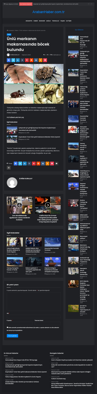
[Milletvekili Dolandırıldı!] (73, 217)
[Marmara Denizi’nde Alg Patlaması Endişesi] (73, 247)
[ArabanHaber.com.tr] (48, 12)
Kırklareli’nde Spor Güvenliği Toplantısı (85, 260)
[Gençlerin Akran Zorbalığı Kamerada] (73, 271)
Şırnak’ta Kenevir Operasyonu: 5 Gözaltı (85, 309)
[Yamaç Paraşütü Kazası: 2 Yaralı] (15, 261)
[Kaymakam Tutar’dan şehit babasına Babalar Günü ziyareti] (12, 139)
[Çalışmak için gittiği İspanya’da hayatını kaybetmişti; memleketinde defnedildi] (12, 130)
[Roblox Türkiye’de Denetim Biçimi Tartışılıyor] (73, 202)
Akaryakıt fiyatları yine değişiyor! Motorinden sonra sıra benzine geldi (84, 132)
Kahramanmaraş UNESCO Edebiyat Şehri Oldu (85, 227)
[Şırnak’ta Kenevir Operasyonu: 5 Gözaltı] (73, 308)
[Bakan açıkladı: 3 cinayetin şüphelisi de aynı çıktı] (34, 261)
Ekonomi (42, 21)
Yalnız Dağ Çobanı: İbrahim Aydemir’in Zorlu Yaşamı (13, 250)
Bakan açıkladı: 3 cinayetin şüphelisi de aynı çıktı (33, 270)
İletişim (68, 21)
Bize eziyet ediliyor (83, 237)
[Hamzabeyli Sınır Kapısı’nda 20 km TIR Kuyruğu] (73, 39)
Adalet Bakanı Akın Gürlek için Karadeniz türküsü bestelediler (33, 250)
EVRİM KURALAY (15, 55)
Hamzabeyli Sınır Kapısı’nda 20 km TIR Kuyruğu (85, 41)
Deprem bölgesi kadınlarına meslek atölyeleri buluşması (52, 270)
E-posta (10, 320)
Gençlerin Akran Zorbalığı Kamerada (83, 271)
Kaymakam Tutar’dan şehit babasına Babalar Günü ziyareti (50, 4)
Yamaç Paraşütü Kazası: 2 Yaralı (12, 269)
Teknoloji (55, 21)
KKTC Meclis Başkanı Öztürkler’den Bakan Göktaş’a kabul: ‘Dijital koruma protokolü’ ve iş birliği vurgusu (85, 290)
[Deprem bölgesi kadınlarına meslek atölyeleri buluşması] (53, 261)
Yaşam (62, 21)
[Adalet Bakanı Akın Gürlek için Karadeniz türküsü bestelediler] (34, 242)
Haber (36, 21)
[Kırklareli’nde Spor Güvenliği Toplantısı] (73, 260)
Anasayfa (29, 21)
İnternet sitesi (39, 320)
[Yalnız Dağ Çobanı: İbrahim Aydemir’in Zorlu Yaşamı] (15, 242)
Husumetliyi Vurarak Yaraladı (52, 249)
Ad (8, 313)
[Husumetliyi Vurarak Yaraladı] (53, 242)
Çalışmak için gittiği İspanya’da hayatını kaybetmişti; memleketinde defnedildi (85, 57)
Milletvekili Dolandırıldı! (84, 216)
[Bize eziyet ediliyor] (73, 239)
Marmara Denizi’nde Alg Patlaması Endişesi (85, 248)
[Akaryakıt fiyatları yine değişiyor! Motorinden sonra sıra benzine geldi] (73, 129)
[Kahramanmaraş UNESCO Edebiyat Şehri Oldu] (73, 226)
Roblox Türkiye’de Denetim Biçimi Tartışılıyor (84, 204)
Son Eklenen (79, 30)
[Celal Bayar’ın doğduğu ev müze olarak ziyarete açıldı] (73, 173)
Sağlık (48, 21)
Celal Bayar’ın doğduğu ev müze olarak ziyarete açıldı (85, 174)
